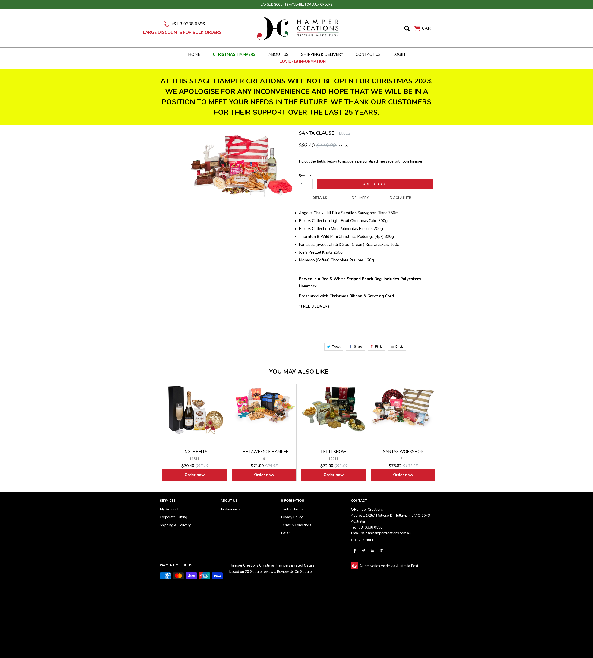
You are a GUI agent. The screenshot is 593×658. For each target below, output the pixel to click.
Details (319, 197)
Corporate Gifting (173, 517)
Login (399, 54)
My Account (169, 509)
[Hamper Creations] (299, 28)
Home (194, 54)
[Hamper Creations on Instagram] (381, 551)
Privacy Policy (292, 517)
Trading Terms (292, 509)
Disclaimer (400, 197)
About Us (278, 54)
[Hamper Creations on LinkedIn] (372, 551)
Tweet (336, 347)
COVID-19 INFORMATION (302, 61)
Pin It (378, 347)
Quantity (305, 175)
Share (358, 347)
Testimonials (230, 509)
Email (399, 347)
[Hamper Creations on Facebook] (354, 551)
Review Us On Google (294, 571)
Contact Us (368, 54)
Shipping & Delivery (322, 54)
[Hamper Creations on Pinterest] (363, 551)
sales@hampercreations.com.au (386, 533)
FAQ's (285, 533)
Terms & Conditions (296, 525)
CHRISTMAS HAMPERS (234, 54)
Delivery (360, 197)
